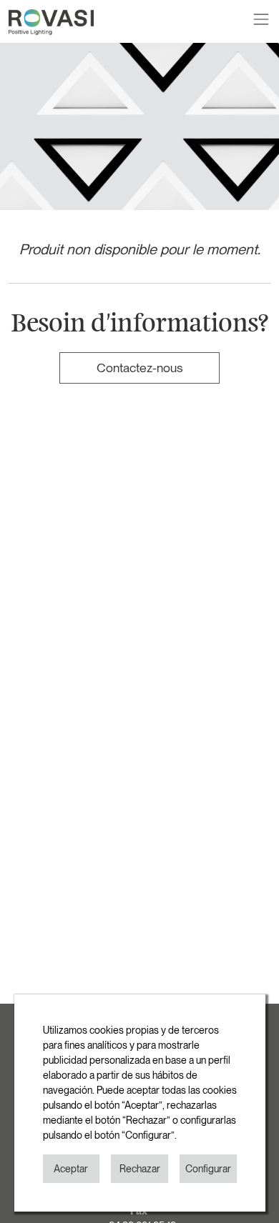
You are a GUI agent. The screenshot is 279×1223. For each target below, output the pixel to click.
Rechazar (139, 1168)
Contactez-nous (139, 367)
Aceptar (71, 1168)
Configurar (208, 1168)
